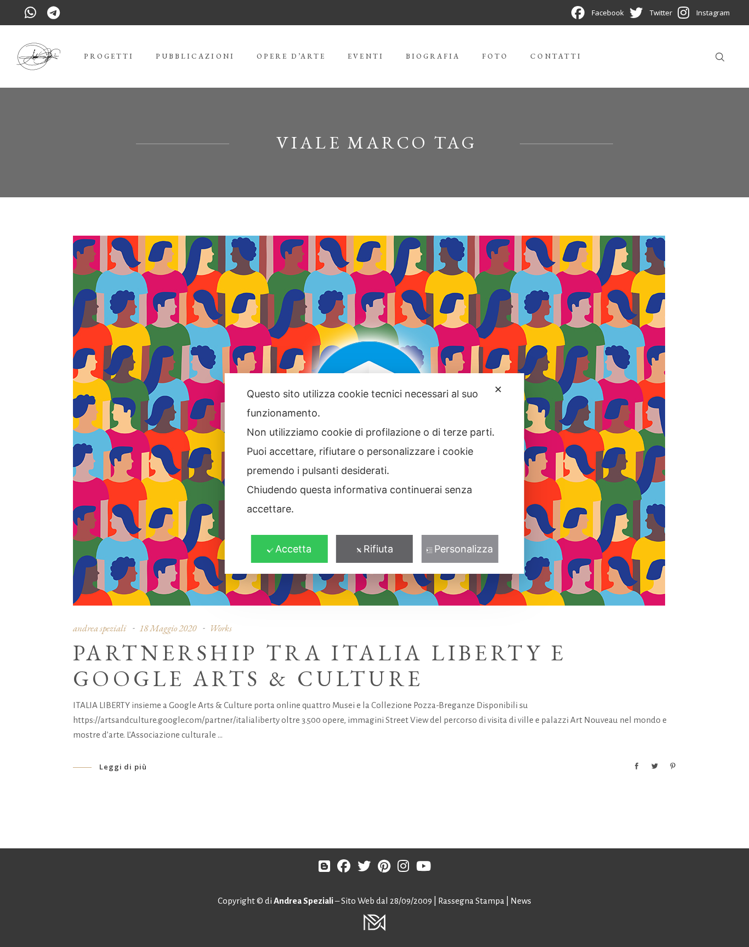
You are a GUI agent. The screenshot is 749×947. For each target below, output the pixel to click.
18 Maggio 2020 (167, 628)
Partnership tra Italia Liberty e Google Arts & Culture (320, 665)
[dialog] (374, 473)
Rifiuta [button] (378, 549)
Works (220, 628)
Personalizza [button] (463, 549)
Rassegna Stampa (472, 900)
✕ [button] (498, 389)
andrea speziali (99, 628)
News (520, 900)
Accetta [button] (293, 549)
